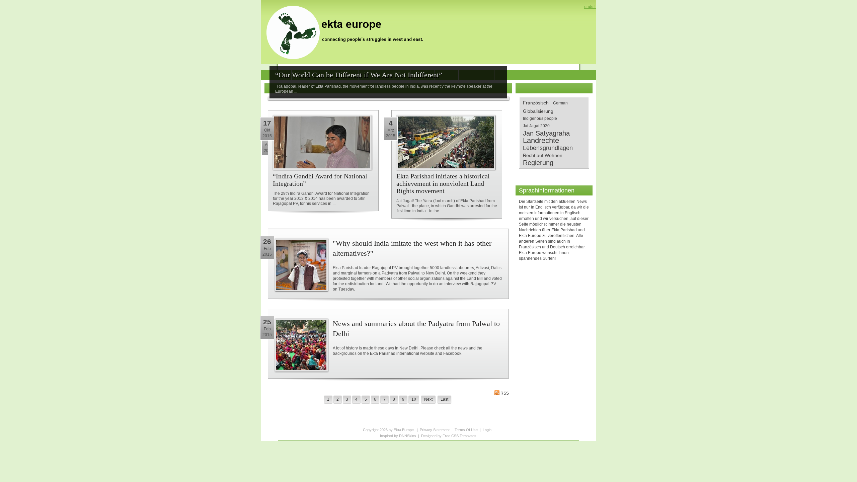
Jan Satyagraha (546, 133)
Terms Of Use (466, 430)
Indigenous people (540, 118)
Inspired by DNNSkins (398, 436)
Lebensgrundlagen (548, 148)
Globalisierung (538, 111)
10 (413, 399)
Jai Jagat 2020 (536, 126)
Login (487, 430)
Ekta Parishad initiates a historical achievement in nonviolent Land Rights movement (443, 183)
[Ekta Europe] (348, 31)
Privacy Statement (435, 430)
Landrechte (541, 141)
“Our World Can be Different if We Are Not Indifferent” (358, 75)
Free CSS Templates (459, 436)
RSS (504, 393)
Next (428, 399)
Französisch (536, 103)
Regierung (538, 163)
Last (444, 399)
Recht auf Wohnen (542, 155)
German (560, 103)
